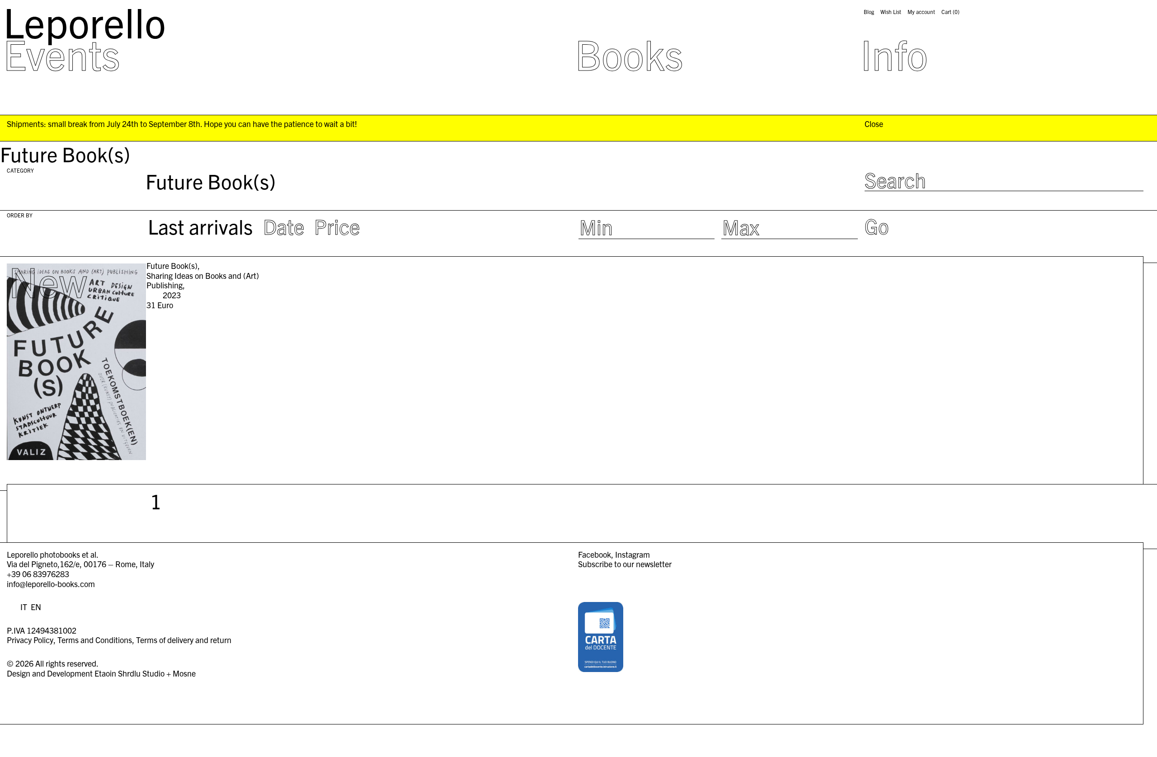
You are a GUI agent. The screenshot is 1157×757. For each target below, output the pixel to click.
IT (23, 607)
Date (283, 226)
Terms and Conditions (94, 640)
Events (61, 53)
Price (337, 226)
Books (629, 53)
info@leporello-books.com (51, 583)
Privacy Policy (30, 640)
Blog (869, 12)
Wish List (890, 12)
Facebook (594, 554)
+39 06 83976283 (38, 574)
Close (874, 124)
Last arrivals (200, 226)
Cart (950, 12)
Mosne (184, 673)
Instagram (632, 554)
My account (921, 12)
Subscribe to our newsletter (625, 564)
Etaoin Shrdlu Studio (129, 673)
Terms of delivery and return (183, 640)
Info (894, 53)
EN (36, 607)
